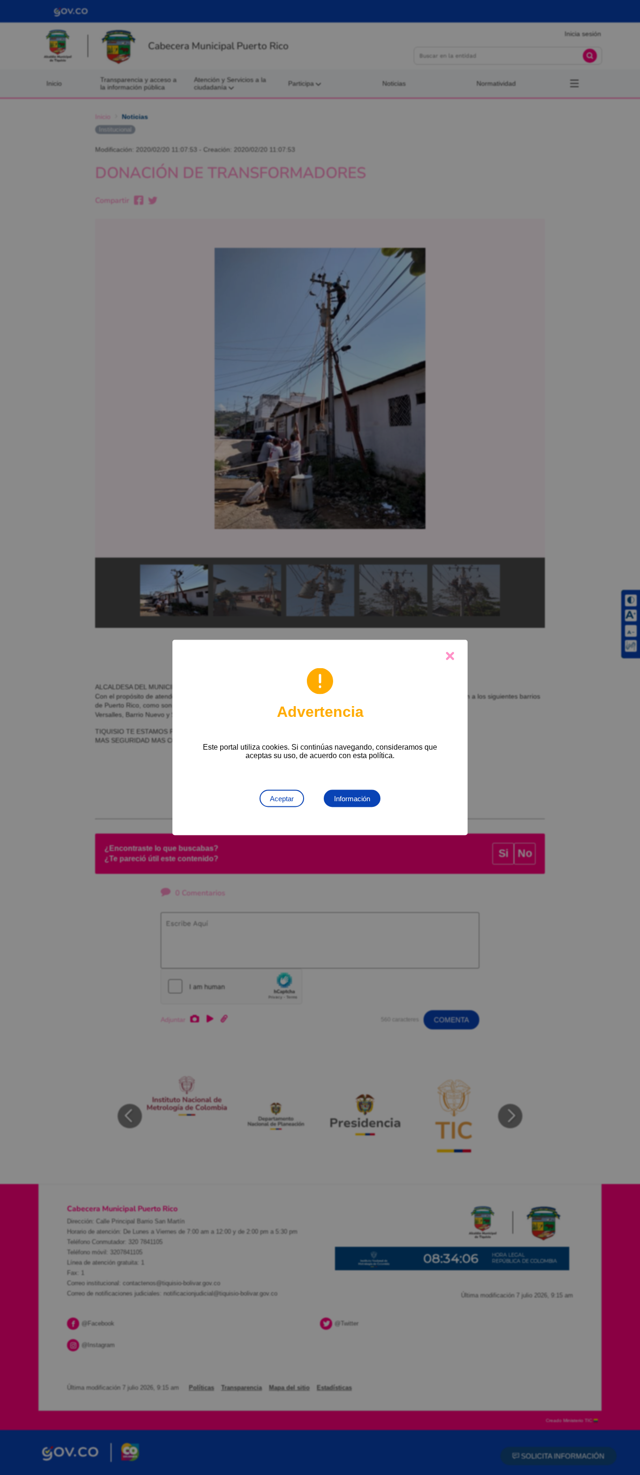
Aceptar (282, 799)
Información (352, 799)
